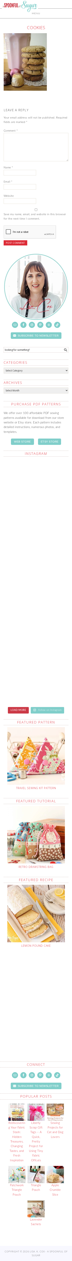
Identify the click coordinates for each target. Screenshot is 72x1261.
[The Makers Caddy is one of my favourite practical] (36, 519)
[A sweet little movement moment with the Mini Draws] (36, 600)
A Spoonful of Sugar (20, 15)
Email (8, 181)
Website (9, 196)
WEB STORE (22, 441)
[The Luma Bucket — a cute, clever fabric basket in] (36, 560)
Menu (36, 13)
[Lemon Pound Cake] (36, 913)
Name (8, 167)
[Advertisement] (36, 995)
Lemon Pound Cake (36, 945)
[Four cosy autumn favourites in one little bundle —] (36, 643)
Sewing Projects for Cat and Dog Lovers (55, 1130)
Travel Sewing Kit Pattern (36, 788)
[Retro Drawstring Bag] (36, 834)
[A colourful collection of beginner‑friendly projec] (36, 684)
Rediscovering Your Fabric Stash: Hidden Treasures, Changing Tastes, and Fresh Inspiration (16, 1142)
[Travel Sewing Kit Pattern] (36, 756)
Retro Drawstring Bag (36, 867)
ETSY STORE (50, 441)
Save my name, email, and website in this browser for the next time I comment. (35, 216)
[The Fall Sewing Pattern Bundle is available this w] (36, 479)
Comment (11, 130)
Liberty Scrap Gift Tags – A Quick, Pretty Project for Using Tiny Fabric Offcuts (36, 1142)
